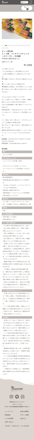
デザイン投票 (24, 415)
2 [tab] (4, 45)
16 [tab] (29, 45)
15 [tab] (27, 45)
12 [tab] (22, 45)
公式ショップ (16, 404)
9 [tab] (16, 45)
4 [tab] (7, 45)
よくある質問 (9, 418)
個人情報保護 (25, 426)
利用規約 (7, 426)
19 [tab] (6, 48)
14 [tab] (25, 45)
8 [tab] (15, 45)
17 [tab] (2, 48)
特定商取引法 (16, 426)
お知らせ (23, 418)
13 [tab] (24, 45)
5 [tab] (9, 45)
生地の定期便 (24, 411)
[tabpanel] (17, 29)
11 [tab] (20, 45)
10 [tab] (18, 45)
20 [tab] (7, 48)
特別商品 (7, 415)
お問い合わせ (9, 422)
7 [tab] (13, 45)
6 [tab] (11, 45)
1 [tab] (2, 45)
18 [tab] (4, 48)
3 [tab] (6, 45)
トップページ (9, 411)
